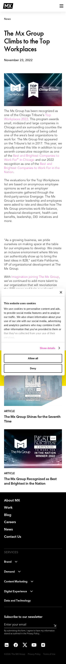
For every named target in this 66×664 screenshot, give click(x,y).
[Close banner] (61, 292)
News (7, 19)
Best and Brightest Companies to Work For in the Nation (32, 168)
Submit (54, 625)
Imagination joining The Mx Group (35, 277)
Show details (47, 348)
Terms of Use (49, 654)
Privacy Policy (33, 634)
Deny (33, 368)
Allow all (33, 358)
